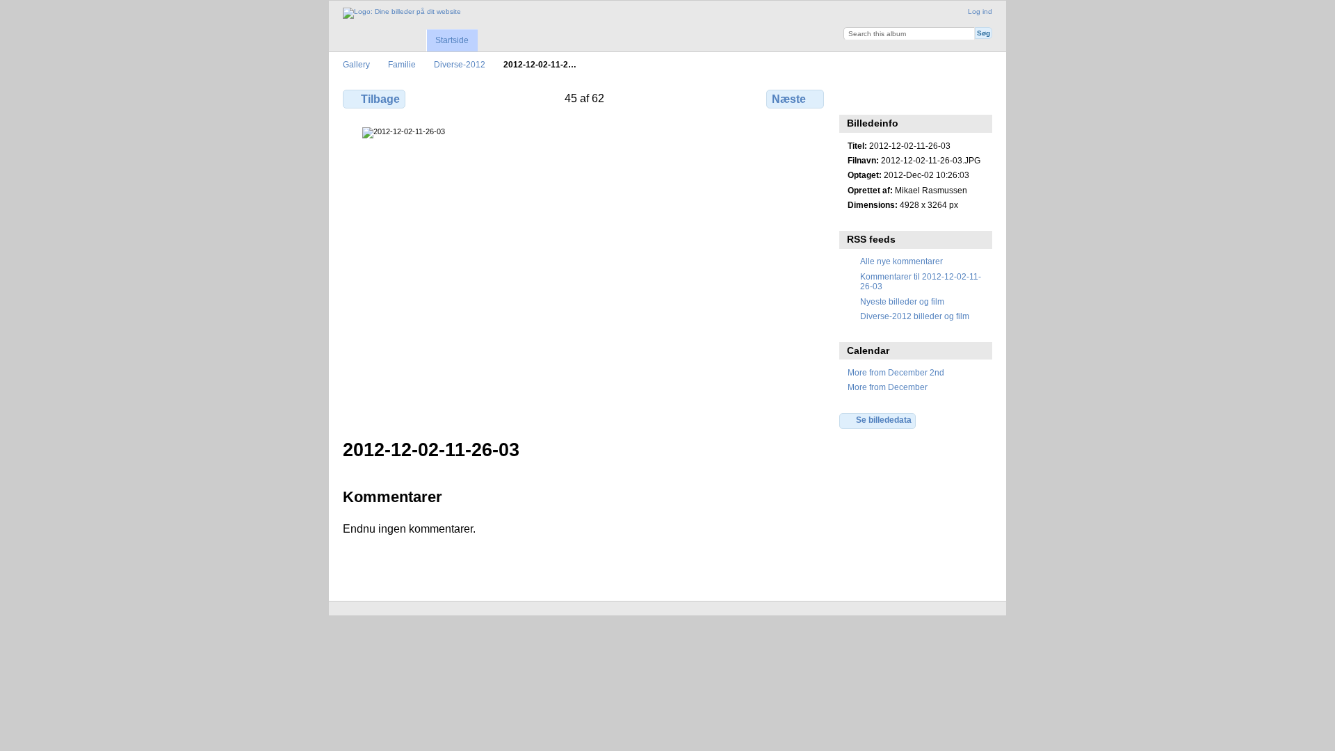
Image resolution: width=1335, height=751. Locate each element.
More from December (888, 386)
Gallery (356, 64)
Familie (402, 64)
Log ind (980, 11)
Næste (789, 99)
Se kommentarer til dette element (855, 97)
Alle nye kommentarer (901, 261)
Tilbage (380, 99)
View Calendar (915, 97)
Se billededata (884, 419)
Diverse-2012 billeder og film (914, 316)
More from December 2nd (896, 372)
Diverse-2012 (459, 64)
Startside (452, 40)
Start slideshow (885, 97)
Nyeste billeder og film (902, 301)
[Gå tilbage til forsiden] (402, 13)
